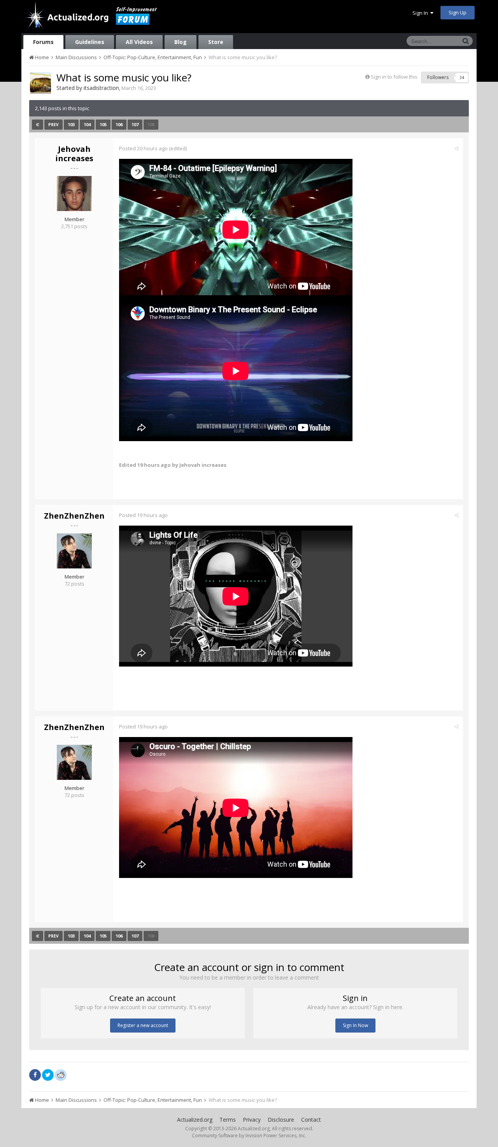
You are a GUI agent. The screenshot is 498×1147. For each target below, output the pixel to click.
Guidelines (89, 42)
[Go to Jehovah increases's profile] (74, 193)
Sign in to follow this (394, 76)
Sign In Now (355, 1025)
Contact (311, 1119)
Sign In (421, 12)
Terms (227, 1119)
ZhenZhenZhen (74, 515)
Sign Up (457, 12)
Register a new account (142, 1025)
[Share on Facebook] (35, 1075)
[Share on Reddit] (61, 1074)
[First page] (37, 125)
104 (87, 124)
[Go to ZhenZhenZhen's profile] (74, 550)
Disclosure (281, 1119)
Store (215, 42)
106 (119, 124)
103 (71, 124)
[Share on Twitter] (48, 1075)
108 (150, 124)
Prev (53, 124)
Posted (143, 148)
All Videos (139, 42)
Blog (180, 42)
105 (103, 124)
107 (135, 124)
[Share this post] (456, 148)
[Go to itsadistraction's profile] (40, 82)
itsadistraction (101, 87)
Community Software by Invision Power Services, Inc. (249, 1135)
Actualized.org (194, 1119)
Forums (43, 42)
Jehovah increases (74, 154)
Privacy (252, 1119)
